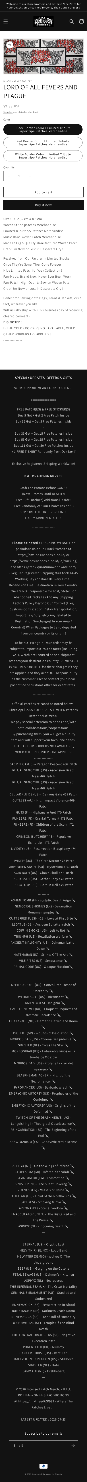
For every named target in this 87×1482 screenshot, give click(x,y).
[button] (5, 21)
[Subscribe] (73, 1445)
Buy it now (43, 205)
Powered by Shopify (52, 1474)
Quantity (8, 167)
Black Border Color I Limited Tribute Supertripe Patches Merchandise (43, 129)
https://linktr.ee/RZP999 (36, 1401)
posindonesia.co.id (30, 549)
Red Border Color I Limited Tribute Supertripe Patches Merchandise (43, 142)
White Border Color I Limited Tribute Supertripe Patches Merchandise (43, 155)
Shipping (8, 112)
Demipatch (37, 1474)
